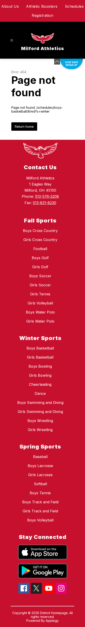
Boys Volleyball (40, 520)
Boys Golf (40, 258)
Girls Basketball (40, 357)
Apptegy (52, 620)
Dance (40, 393)
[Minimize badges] (57, 62)
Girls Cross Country (40, 239)
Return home (24, 126)
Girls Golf (40, 267)
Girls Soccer (40, 285)
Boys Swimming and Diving (40, 402)
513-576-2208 (47, 196)
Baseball (40, 456)
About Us (10, 6)
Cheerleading (40, 384)
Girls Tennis (40, 294)
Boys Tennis (40, 493)
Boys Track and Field (40, 502)
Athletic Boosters (42, 6)
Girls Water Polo (40, 321)
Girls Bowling (40, 375)
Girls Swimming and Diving (40, 411)
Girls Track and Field (40, 511)
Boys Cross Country (40, 230)
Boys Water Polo (40, 312)
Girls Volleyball (40, 303)
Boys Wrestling (40, 420)
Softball (40, 484)
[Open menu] (11, 40)
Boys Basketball (40, 348)
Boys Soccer (40, 276)
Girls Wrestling (40, 429)
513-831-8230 (44, 202)
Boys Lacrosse (40, 465)
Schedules (74, 6)
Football (40, 248)
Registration (42, 15)
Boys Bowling (40, 366)
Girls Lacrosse (40, 475)
